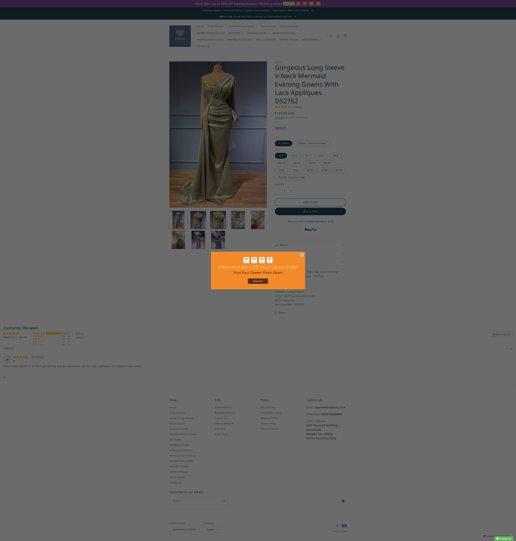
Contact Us (505, 539)
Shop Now (258, 281)
